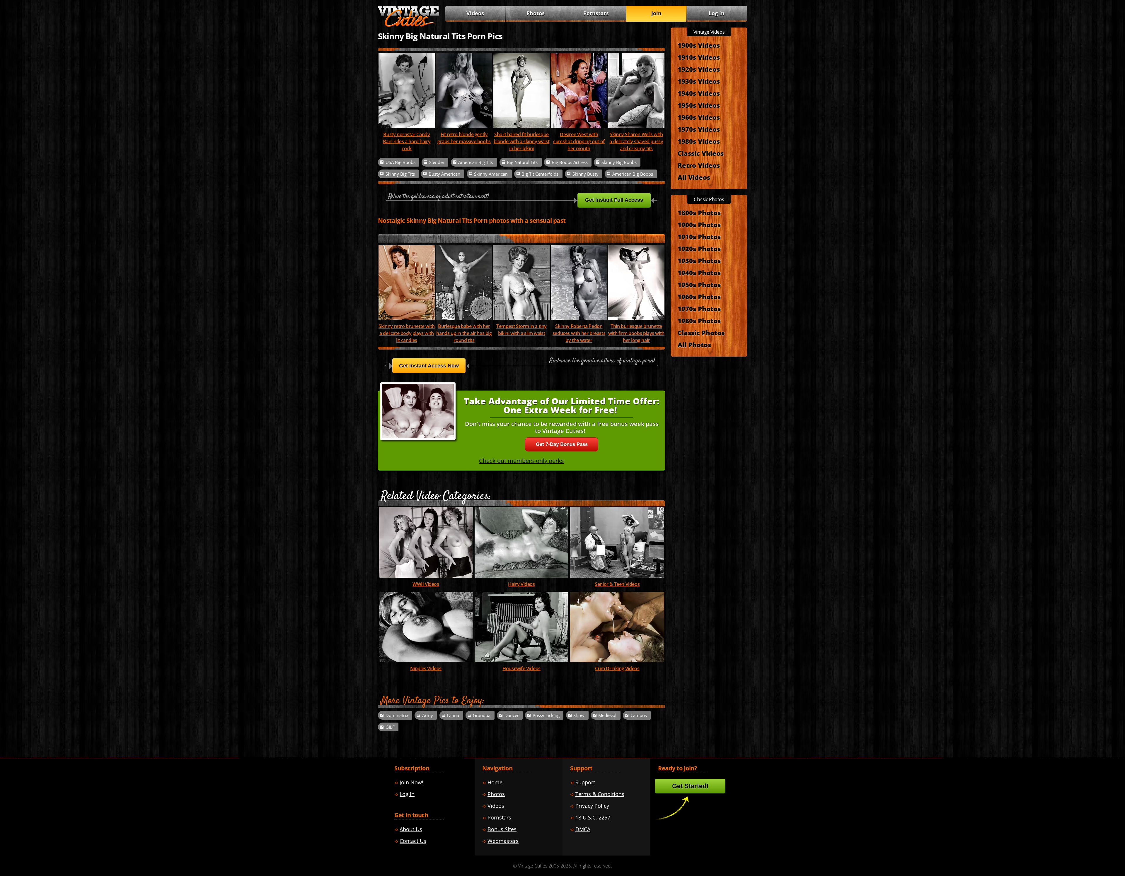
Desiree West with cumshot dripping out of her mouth (579, 141)
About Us (411, 829)
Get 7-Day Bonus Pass (562, 444)
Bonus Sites (502, 829)
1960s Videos (699, 117)
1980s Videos (699, 141)
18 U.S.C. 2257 (592, 817)
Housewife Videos (521, 668)
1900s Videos (699, 45)
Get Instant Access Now (429, 366)
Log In (717, 13)
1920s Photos (699, 248)
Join (656, 13)
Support (585, 782)
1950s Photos (699, 284)
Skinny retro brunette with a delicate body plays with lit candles (407, 333)
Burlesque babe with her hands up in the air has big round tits (464, 333)
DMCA (582, 829)
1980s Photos (699, 320)
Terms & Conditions (599, 794)
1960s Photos (699, 296)
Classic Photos (701, 332)
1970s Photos (699, 308)
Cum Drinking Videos (617, 668)
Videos (475, 13)
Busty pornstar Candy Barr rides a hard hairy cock (407, 141)
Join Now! (411, 782)
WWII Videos (425, 584)
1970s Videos (699, 129)
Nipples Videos (426, 668)
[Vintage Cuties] (408, 25)
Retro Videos (699, 165)
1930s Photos (699, 260)
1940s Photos (699, 272)
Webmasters (503, 840)
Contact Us (413, 840)
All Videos (694, 177)
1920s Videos (699, 69)
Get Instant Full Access (614, 200)
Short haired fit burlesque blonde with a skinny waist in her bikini (522, 141)
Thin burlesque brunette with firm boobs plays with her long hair (636, 333)
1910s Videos (699, 57)
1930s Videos (699, 81)
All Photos (694, 344)
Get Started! (690, 786)
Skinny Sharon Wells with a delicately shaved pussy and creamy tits (636, 141)
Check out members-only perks (521, 461)
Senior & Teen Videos (617, 584)
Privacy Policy (592, 805)
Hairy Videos (521, 584)
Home (495, 782)
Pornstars (596, 13)
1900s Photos (699, 224)
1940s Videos (699, 93)
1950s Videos (699, 105)
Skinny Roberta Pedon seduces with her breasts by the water (579, 333)
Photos (535, 13)
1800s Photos (699, 212)
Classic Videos (701, 153)
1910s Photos (699, 236)
